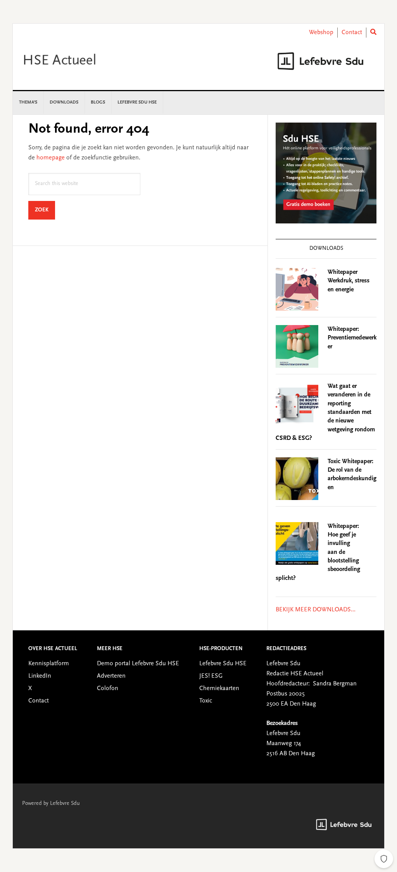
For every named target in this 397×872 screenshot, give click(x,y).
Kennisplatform (48, 664)
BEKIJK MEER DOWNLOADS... (316, 610)
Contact (352, 32)
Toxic (205, 701)
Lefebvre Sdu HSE (223, 664)
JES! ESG (211, 676)
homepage (50, 158)
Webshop (321, 32)
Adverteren (111, 676)
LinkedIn (39, 676)
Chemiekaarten (219, 688)
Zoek (45, 210)
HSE (79, 60)
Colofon (107, 688)
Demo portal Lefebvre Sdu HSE (138, 664)
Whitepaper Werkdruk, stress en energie (348, 281)
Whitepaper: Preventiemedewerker (352, 338)
